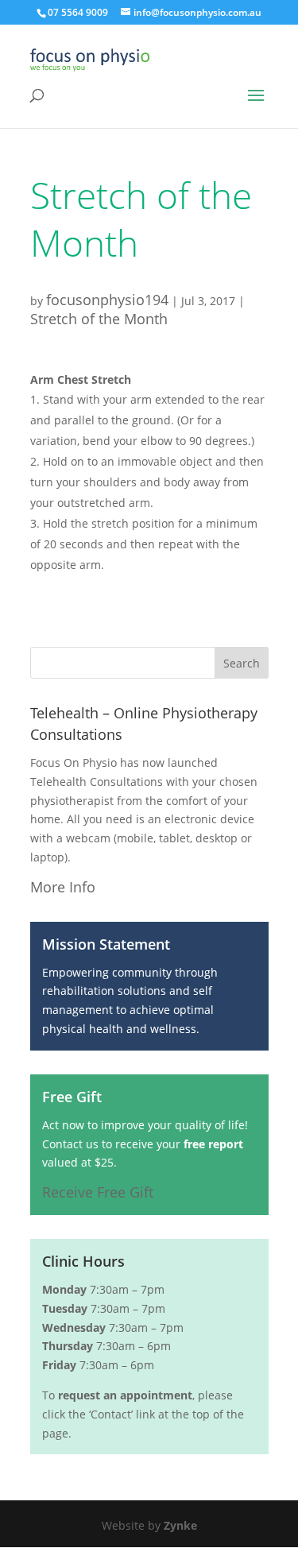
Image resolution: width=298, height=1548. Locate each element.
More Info (62, 886)
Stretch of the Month (99, 318)
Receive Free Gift (97, 1192)
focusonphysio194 (107, 299)
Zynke (180, 1525)
